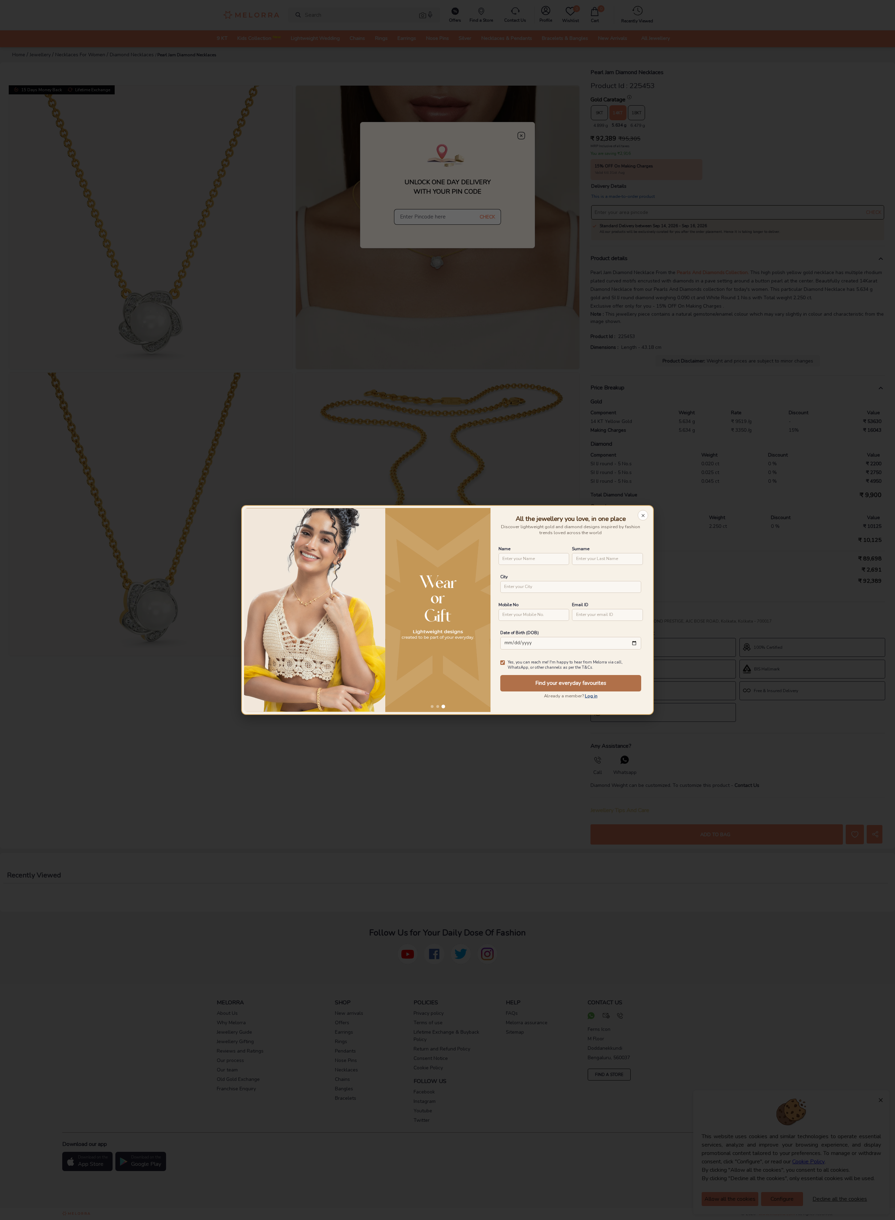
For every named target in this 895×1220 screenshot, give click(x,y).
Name (504, 549)
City (504, 577)
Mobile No (508, 605)
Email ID (580, 605)
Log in (591, 696)
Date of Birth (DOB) (519, 633)
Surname (580, 549)
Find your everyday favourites (570, 683)
